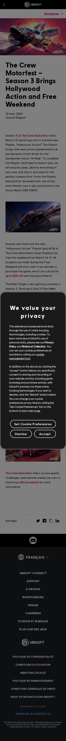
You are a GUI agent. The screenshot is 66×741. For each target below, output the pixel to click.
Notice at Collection (34, 346)
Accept (45, 434)
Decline (21, 434)
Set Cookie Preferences (33, 424)
